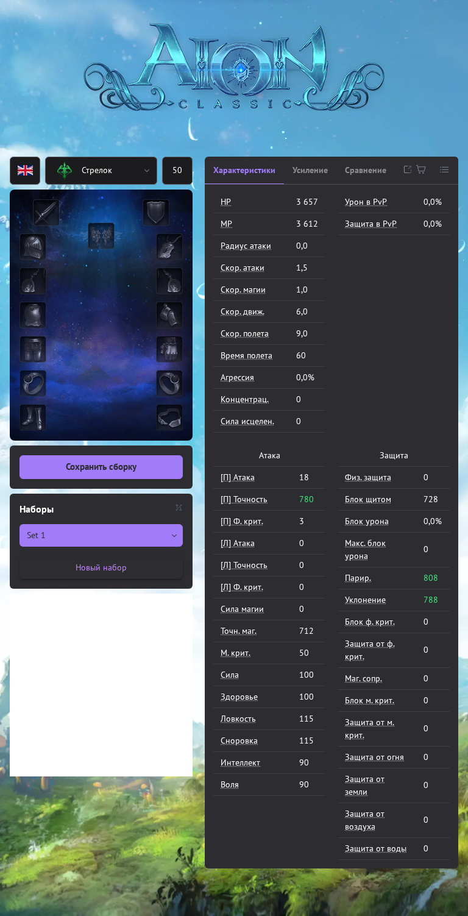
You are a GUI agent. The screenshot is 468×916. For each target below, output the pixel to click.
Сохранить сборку (101, 466)
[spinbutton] (177, 171)
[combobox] (92, 170)
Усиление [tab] (310, 170)
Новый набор (101, 567)
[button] (147, 170)
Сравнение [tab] (365, 170)
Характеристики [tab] (244, 170)
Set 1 (36, 535)
